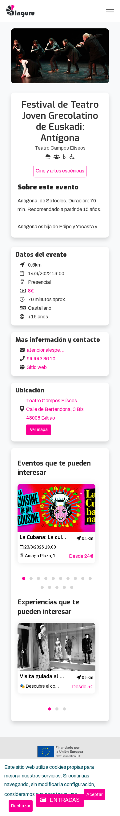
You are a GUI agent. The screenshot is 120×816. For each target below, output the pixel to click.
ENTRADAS (64, 800)
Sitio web (37, 367)
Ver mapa (39, 429)
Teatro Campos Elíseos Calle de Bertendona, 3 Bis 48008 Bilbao (55, 409)
